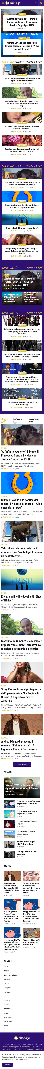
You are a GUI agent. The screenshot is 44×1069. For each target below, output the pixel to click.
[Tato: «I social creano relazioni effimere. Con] (22, 69)
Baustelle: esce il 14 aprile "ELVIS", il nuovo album (26, 843)
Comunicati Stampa (11, 975)
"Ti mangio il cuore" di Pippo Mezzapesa (26, 853)
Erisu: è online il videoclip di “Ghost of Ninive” (22, 228)
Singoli (6, 1013)
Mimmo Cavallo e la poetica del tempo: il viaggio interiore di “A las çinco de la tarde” (22, 46)
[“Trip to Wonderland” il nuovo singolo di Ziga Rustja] (9, 814)
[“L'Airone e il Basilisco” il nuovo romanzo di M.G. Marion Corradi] (31, 932)
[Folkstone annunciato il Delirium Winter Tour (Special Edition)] (22, 393)
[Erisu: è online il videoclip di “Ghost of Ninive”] (22, 219)
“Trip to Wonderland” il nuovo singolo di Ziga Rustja (27, 812)
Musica (6, 1005)
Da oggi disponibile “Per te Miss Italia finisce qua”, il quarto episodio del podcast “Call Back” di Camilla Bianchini (12, 944)
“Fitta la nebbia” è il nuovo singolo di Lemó (26, 832)
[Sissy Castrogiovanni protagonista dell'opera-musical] (22, 239)
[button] (2, 3)
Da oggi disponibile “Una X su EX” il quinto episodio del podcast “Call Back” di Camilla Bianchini (31, 916)
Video (6, 1026)
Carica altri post (22, 764)
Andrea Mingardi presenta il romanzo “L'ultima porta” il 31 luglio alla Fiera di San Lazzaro (19, 745)
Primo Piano (8, 1009)
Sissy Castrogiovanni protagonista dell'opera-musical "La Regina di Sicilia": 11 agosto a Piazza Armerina (22, 251)
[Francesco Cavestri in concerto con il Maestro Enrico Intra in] (22, 368)
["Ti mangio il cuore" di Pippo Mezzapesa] (9, 854)
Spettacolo (7, 1017)
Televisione (7, 1021)
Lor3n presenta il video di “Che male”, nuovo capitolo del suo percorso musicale (11, 298)
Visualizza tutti (34, 62)
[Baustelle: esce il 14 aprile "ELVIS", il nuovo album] (9, 844)
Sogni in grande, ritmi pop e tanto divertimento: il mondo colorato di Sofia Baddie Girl (22, 150)
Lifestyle (7, 1000)
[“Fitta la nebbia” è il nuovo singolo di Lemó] (9, 834)
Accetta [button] (7, 1065)
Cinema (6, 971)
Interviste (7, 992)
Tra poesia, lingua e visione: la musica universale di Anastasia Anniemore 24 (22, 127)
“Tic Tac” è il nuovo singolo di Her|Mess (27, 822)
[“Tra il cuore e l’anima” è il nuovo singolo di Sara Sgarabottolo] (9, 804)
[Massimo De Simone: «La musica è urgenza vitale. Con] (22, 92)
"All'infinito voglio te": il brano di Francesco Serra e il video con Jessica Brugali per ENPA (22, 22)
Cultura (6, 983)
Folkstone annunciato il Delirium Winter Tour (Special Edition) (22, 403)
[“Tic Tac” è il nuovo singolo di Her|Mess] (9, 824)
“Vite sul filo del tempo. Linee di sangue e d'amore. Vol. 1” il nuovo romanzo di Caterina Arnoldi (31, 888)
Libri (5, 996)
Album (6, 967)
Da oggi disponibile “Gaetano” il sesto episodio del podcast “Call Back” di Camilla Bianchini (11, 916)
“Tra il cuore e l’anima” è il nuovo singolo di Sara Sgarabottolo (28, 802)
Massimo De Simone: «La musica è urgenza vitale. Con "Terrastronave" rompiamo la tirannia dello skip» (22, 103)
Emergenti (7, 988)
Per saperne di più (22, 1059)
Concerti (7, 979)
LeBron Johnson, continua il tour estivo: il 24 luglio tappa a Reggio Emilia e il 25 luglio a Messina (22, 355)
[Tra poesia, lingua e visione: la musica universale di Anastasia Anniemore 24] (22, 117)
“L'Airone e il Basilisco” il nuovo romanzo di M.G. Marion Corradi (31, 942)
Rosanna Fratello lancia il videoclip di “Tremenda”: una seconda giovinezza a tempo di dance (32, 297)
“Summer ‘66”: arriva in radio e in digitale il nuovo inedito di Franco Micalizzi (21, 788)
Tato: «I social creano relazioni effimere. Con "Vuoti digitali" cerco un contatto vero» (22, 79)
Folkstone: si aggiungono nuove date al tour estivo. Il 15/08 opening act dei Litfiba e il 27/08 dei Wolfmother (22, 331)
